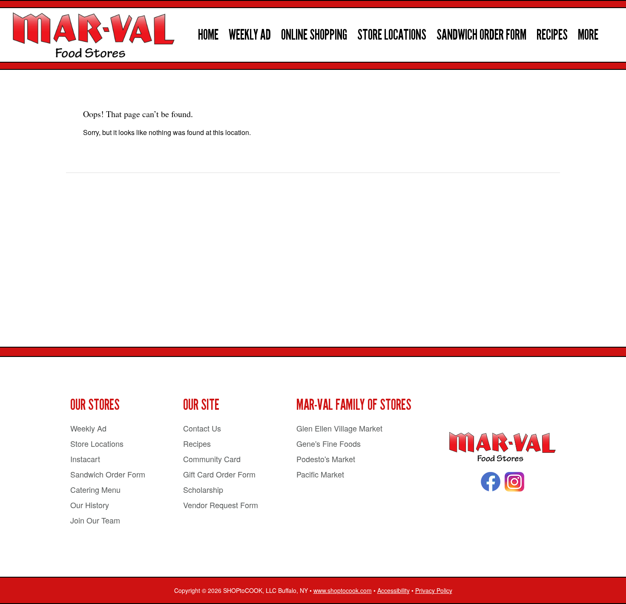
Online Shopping (314, 34)
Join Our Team (95, 520)
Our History (89, 504)
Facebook (490, 482)
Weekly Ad (250, 34)
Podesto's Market (325, 458)
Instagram (514, 482)
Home (208, 34)
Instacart (85, 458)
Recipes (552, 34)
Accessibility (393, 590)
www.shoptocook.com (342, 590)
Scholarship (203, 489)
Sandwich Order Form (481, 34)
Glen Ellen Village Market (339, 428)
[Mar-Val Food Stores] (502, 447)
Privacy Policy (433, 590)
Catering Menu (95, 489)
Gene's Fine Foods (328, 443)
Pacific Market (320, 474)
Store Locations (391, 34)
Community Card (212, 458)
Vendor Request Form (220, 504)
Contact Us (202, 428)
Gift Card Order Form (219, 474)
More (588, 34)
